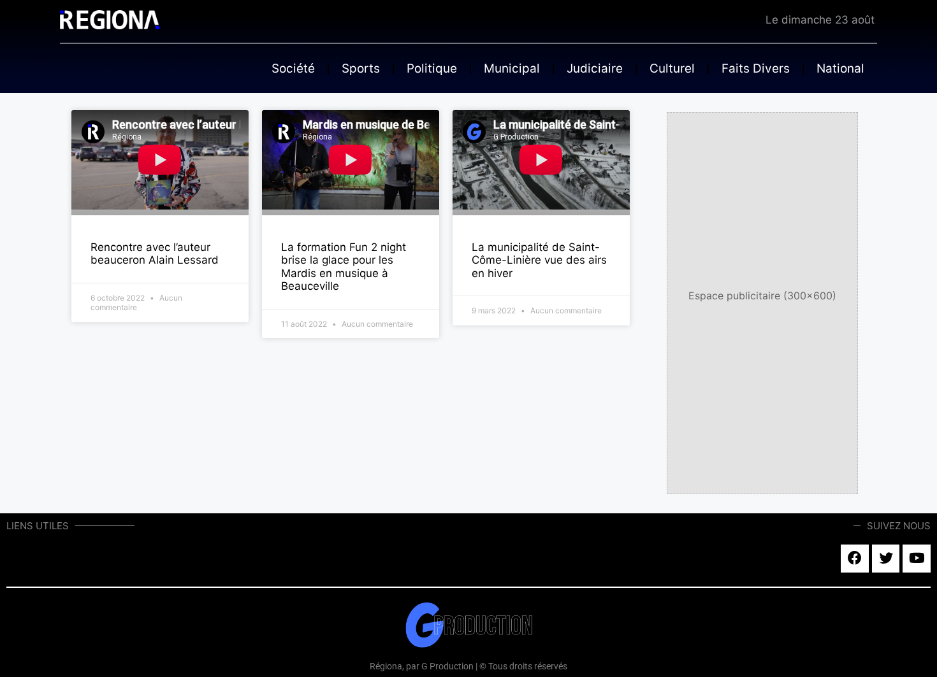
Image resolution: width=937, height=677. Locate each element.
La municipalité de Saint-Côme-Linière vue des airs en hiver (539, 260)
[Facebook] (855, 559)
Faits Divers (756, 68)
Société (293, 68)
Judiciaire (595, 68)
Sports (361, 68)
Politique (432, 68)
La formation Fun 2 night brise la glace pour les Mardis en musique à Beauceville (343, 266)
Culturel (672, 68)
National (840, 68)
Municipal (512, 68)
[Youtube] (917, 559)
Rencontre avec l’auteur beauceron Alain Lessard (155, 253)
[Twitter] (886, 559)
